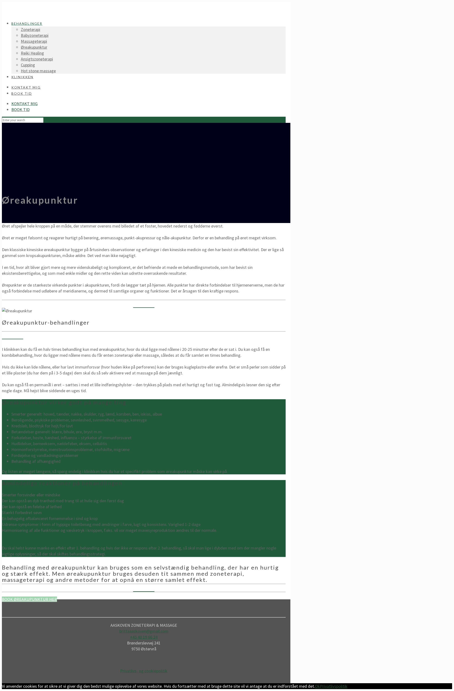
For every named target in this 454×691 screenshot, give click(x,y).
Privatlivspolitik (333, 686)
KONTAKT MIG (24, 103)
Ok (317, 686)
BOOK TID (20, 109)
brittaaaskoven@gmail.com (143, 631)
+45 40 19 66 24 (143, 637)
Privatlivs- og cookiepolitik (143, 671)
